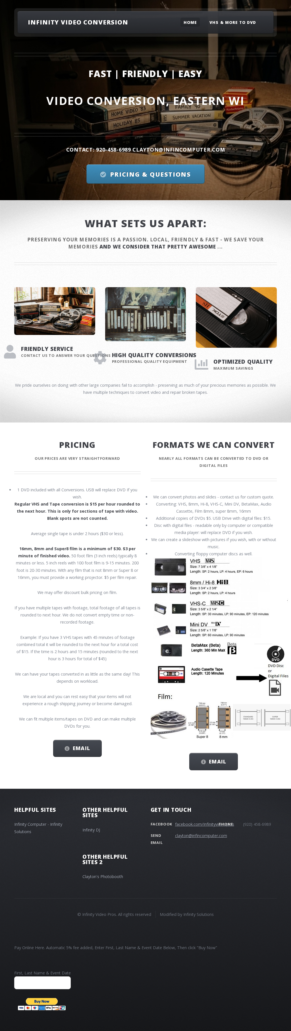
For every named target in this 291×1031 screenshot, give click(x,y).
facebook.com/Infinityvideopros (204, 824)
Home (190, 22)
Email (81, 748)
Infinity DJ (91, 830)
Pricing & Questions (150, 174)
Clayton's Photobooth (102, 876)
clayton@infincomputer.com (201, 835)
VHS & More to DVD (232, 22)
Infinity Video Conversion (78, 22)
